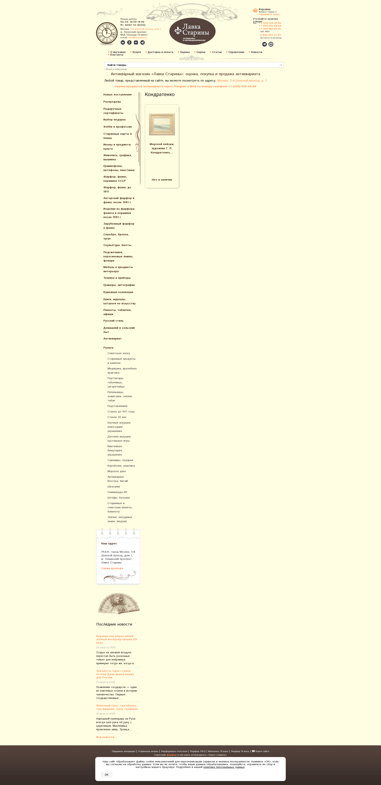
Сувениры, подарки (120, 460)
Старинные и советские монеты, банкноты (120, 507)
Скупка (200, 52)
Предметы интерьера (124, 751)
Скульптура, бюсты (117, 245)
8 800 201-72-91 (270, 35)
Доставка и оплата (160, 52)
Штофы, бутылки (119, 498)
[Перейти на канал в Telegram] (142, 42)
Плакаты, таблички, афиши (117, 312)
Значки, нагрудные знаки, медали (120, 519)
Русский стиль (113, 321)
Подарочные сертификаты (113, 111)
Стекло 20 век (117, 417)
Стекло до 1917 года (121, 412)
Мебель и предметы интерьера (118, 269)
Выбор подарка (114, 120)
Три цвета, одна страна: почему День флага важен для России (115, 674)
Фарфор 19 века (240, 751)
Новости (256, 52)
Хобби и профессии (117, 127)
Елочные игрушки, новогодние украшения (119, 427)
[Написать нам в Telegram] (256, 42)
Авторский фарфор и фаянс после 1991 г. (118, 200)
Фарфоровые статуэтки (174, 751)
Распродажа (112, 102)
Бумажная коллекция (118, 292)
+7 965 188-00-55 (270, 29)
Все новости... (106, 737)
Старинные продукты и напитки (122, 361)
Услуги (136, 52)
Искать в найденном (116, 69)
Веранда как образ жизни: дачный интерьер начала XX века (116, 640)
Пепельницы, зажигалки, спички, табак (120, 396)
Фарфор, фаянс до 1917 (117, 189)
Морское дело (117, 471)
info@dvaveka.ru (138, 37)
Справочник (236, 52)
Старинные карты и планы (117, 136)
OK (107, 774)
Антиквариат (112, 339)
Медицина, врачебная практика (122, 371)
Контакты (116, 55)
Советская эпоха (119, 353)
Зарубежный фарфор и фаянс (118, 226)
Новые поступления (117, 95)
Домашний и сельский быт (119, 330)
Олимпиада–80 (117, 492)
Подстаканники (117, 406)
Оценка (185, 52)
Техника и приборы (117, 278)
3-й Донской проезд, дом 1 (145, 29)
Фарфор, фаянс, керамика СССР (115, 179)
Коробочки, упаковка (121, 466)
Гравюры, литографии (119, 285)
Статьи (217, 52)
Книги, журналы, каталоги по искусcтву (119, 301)
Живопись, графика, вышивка (117, 157)
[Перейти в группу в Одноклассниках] (129, 42)
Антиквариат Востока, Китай (118, 479)
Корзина (264, 9)
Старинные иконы (148, 751)
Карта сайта (262, 751)
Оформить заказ (269, 14)
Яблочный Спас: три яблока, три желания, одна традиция (117, 707)
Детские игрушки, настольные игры (119, 439)
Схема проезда (112, 568)
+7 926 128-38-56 (270, 23)
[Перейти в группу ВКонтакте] (122, 42)
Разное (108, 348)
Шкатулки (114, 487)
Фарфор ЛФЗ (198, 751)
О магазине (118, 52)
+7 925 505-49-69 (270, 26)
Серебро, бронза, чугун (116, 237)
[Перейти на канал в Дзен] (136, 42)
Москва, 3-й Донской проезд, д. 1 (242, 80)
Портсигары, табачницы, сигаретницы (116, 382)
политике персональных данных (224, 767)
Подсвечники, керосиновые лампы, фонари (118, 256)
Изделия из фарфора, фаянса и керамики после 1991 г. (119, 213)
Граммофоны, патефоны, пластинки (119, 168)
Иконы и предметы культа (117, 147)
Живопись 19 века (218, 751)
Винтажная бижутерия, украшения (115, 450)
